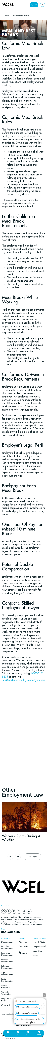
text (8, 1035)
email (28, 1035)
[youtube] (29, 911)
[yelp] (8, 911)
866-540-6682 (11, 932)
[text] (8, 1032)
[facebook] (3, 911)
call (18, 1035)
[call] (18, 1032)
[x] (19, 911)
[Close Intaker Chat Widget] (44, 993)
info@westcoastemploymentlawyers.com (23, 679)
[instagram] (14, 911)
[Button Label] (42, 5)
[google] (24, 911)
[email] (28, 1032)
